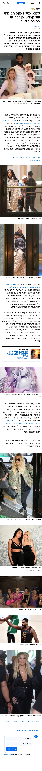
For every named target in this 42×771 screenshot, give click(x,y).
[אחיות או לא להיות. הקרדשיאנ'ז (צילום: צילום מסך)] (21, 593)
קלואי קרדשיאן (35, 721)
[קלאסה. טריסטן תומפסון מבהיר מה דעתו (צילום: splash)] (21, 252)
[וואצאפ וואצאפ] (8, 3)
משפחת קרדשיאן (12, 721)
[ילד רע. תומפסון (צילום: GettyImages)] (21, 631)
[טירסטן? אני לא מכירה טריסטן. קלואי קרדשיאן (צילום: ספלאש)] (21, 684)
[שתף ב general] (4, 3)
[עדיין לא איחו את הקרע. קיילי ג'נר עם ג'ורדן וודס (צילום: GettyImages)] (21, 548)
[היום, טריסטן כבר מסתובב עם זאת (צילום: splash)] (21, 193)
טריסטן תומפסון (24, 721)
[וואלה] (21, 3)
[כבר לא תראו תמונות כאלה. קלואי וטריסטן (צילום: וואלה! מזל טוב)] (21, 383)
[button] (32, 3)
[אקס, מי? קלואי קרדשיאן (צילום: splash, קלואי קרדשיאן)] (21, 487)
